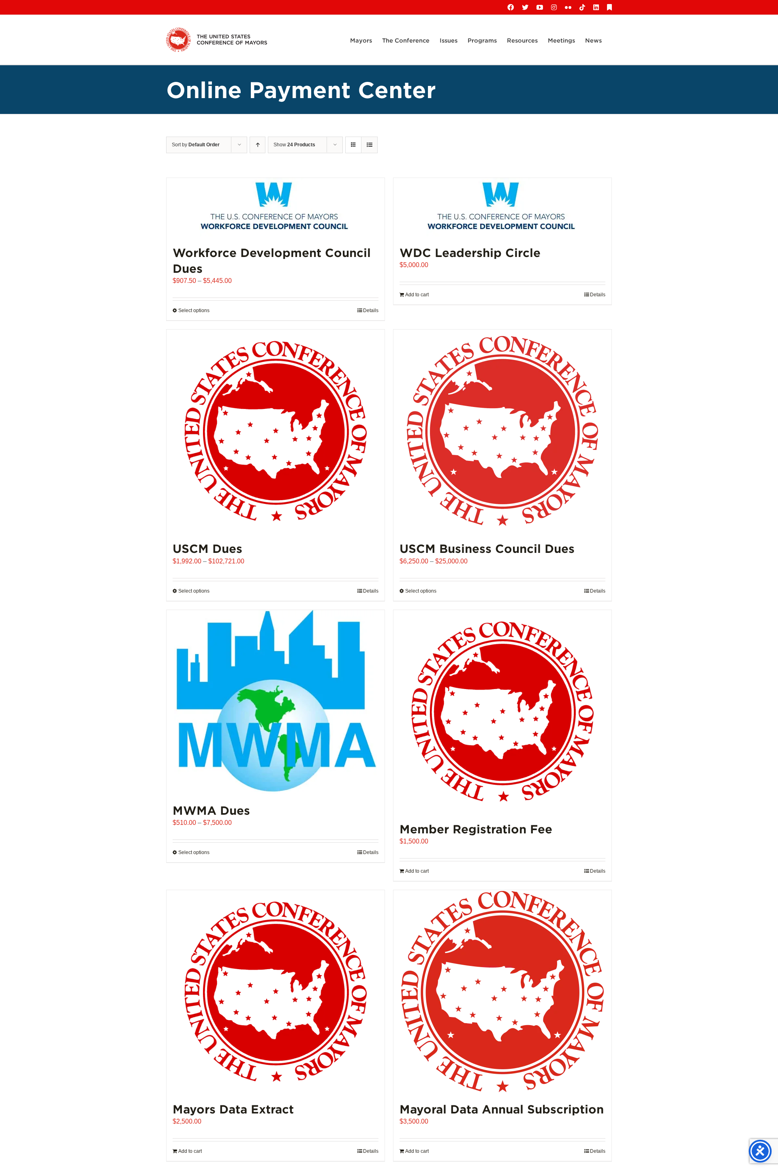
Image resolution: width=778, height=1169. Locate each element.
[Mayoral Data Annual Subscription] (502, 991)
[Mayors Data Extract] (276, 991)
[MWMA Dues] (276, 702)
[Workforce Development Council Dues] (276, 207)
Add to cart (417, 295)
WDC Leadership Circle (470, 252)
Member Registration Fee (476, 828)
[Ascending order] (257, 145)
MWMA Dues (211, 810)
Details (370, 310)
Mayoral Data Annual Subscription (502, 1108)
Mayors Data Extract (233, 1108)
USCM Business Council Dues (487, 548)
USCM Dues (207, 548)
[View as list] (369, 145)
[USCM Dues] (276, 431)
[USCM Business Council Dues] (502, 431)
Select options (193, 310)
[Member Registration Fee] (502, 711)
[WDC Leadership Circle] (502, 207)
